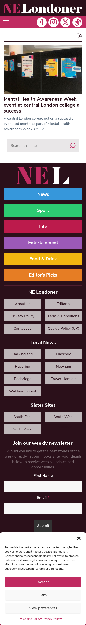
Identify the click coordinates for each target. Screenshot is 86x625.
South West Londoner (64, 418)
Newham (63, 366)
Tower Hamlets (63, 379)
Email (43, 498)
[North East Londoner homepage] (43, 8)
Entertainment (43, 243)
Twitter (65, 22)
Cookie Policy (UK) (63, 328)
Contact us (22, 328)
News (43, 194)
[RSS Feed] (79, 36)
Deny (43, 595)
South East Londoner (22, 418)
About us (22, 303)
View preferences (43, 608)
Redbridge (22, 379)
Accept (43, 582)
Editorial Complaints (63, 305)
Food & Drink (43, 259)
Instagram (53, 22)
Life (43, 227)
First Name (43, 475)
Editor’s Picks (43, 275)
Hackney (63, 354)
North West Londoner (22, 430)
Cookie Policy (31, 619)
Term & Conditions (63, 316)
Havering (22, 366)
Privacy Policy (52, 619)
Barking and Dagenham (22, 355)
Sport (43, 210)
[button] (78, 538)
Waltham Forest (22, 391)
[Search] (72, 145)
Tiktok (77, 22)
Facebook (42, 22)
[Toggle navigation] (6, 22)
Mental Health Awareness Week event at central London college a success (42, 105)
